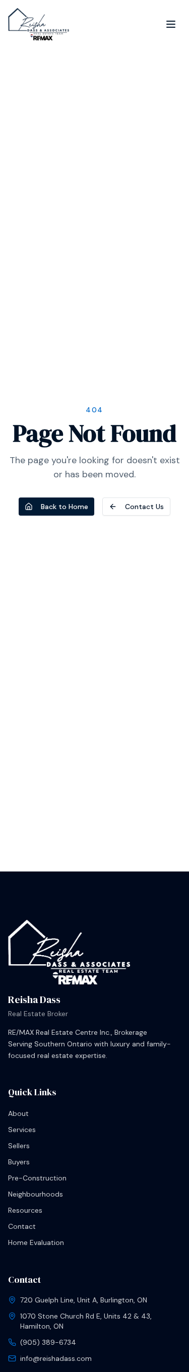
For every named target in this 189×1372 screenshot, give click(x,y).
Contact (22, 1226)
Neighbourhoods (35, 1194)
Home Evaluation (36, 1242)
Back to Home (64, 506)
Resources (25, 1210)
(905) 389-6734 (48, 1342)
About (18, 1113)
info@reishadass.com (56, 1358)
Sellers (19, 1145)
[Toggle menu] (171, 24)
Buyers (19, 1161)
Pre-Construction (37, 1177)
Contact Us (144, 506)
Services (22, 1129)
